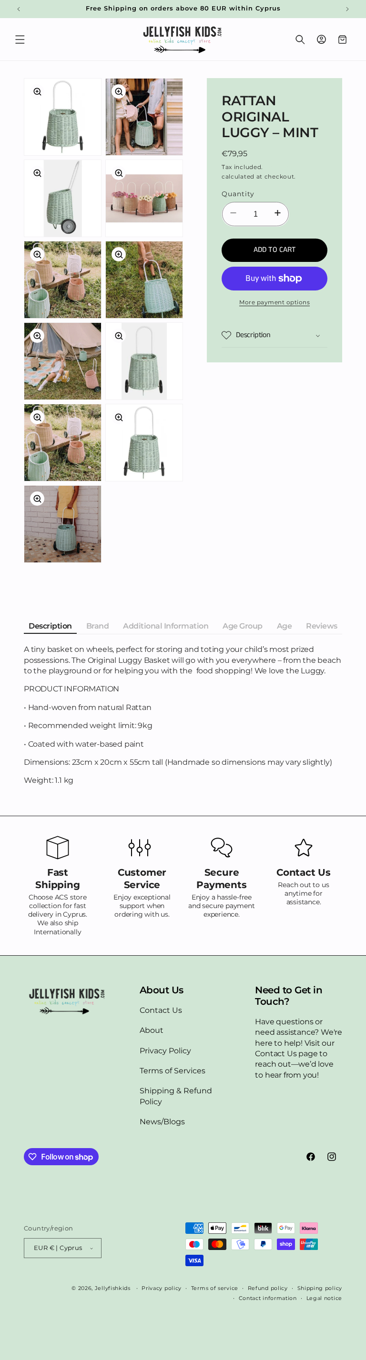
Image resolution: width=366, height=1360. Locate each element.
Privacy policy (162, 1288)
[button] (20, 39)
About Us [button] (161, 990)
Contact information (268, 1298)
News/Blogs (162, 1121)
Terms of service (214, 1288)
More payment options (274, 302)
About (151, 1030)
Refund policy (268, 1288)
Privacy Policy (165, 1050)
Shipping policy (320, 1288)
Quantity (238, 194)
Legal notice (324, 1298)
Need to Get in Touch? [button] (288, 995)
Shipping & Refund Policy (176, 1096)
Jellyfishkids (113, 1288)
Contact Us (161, 1010)
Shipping (279, 166)
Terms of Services (172, 1070)
